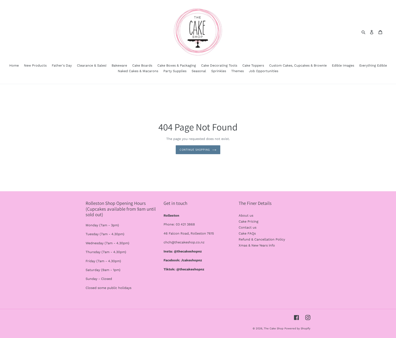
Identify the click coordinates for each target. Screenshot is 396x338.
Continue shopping (195, 149)
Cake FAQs (247, 233)
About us (246, 215)
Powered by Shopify (297, 328)
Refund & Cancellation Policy (262, 239)
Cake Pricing (248, 221)
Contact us (247, 227)
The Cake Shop (273, 328)
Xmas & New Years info (257, 245)
